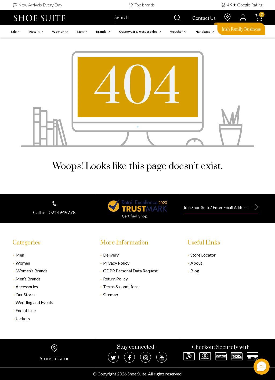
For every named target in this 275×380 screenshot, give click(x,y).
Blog (194, 270)
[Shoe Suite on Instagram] (145, 357)
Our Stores (25, 294)
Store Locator (203, 254)
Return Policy (115, 278)
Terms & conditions (121, 286)
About (196, 262)
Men (20, 254)
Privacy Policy (116, 262)
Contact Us (204, 18)
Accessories (27, 286)
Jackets (23, 318)
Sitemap (110, 294)
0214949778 (62, 212)
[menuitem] (15, 31)
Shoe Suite (137, 373)
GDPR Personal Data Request (130, 270)
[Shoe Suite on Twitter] (113, 357)
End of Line (26, 310)
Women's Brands (32, 270)
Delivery (111, 254)
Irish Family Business (241, 29)
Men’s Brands (28, 278)
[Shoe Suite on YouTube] (161, 357)
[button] (262, 367)
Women (23, 262)
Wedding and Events (34, 302)
